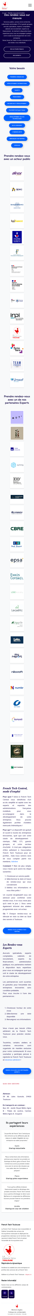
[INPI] (17, 316)
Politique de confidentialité (17, 1312)
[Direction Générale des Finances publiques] (17, 253)
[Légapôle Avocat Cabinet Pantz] (17, 624)
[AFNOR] (17, 173)
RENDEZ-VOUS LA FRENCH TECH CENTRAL (17, 930)
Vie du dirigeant (17, 125)
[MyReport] (17, 656)
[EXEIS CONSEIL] (17, 576)
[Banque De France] (17, 205)
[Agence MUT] (17, 417)
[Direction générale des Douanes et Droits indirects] (17, 237)
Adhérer (14, 861)
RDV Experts (17, 55)
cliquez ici (28, 1274)
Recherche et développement (17, 103)
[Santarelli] (17, 719)
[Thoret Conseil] (17, 751)
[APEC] (17, 189)
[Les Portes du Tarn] (17, 348)
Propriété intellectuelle (17, 110)
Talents (17, 90)
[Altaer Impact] (17, 433)
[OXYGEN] (17, 703)
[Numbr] (17, 688)
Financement (17, 97)
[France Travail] (17, 301)
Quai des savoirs (11, 1084)
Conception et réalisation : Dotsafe (17, 1314)
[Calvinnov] (17, 513)
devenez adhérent (12, 1060)
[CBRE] (17, 528)
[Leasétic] (17, 608)
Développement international (17, 83)
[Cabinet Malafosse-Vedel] (17, 497)
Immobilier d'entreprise (17, 138)
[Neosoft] (17, 672)
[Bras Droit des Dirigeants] (17, 481)
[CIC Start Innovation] (17, 544)
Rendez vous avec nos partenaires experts (17, 1071)
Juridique (17, 145)
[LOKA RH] (17, 640)
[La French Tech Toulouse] (17, 332)
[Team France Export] (17, 364)
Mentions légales (17, 1310)
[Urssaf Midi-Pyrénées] (17, 380)
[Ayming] (17, 465)
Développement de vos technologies (17, 118)
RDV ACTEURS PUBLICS (17, 49)
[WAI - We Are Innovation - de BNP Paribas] (17, 767)
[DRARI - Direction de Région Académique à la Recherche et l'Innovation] (17, 269)
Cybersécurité (17, 132)
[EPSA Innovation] (17, 560)
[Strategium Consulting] (17, 735)
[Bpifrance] (17, 221)
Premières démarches (17, 77)
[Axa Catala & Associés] (17, 449)
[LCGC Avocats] (17, 592)
